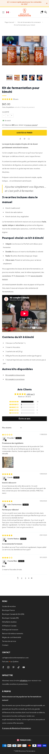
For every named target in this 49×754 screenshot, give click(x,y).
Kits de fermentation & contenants (29, 22)
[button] (7, 99)
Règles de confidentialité (11, 637)
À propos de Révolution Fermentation (16, 728)
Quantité (5, 112)
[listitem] (24, 3)
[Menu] (3, 12)
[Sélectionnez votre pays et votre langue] (8, 12)
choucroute (19, 276)
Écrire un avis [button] (24, 419)
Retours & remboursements (12, 633)
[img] (7, 435)
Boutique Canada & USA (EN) (13, 614)
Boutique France (8, 610)
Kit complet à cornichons (14, 379)
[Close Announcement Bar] (46, 3)
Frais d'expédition (8, 107)
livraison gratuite (31, 125)
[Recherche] (45, 12)
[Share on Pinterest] (24, 139)
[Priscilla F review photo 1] (8, 462)
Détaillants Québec (9, 622)
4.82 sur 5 (31, 394)
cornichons (6, 276)
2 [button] (21, 578)
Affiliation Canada (9, 626)
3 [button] (25, 578)
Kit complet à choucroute (15, 375)
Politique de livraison (10, 630)
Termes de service (9, 641)
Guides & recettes (9, 606)
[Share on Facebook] (20, 139)
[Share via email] (28, 139)
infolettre (23, 680)
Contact (5, 645)
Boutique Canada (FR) (10, 618)
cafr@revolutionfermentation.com (15, 658)
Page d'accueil (9, 22)
